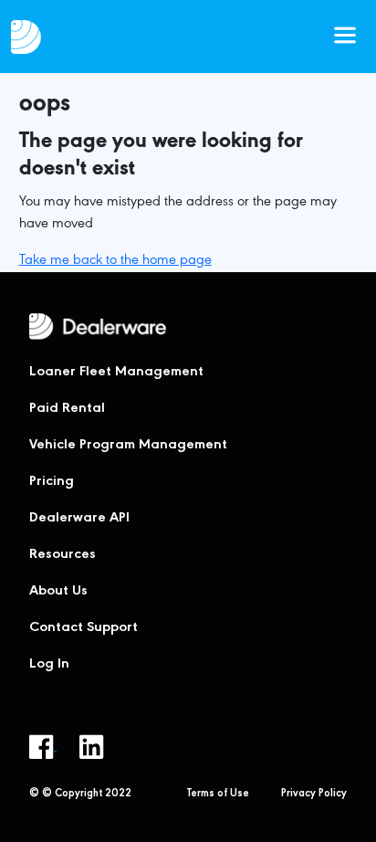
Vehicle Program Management (128, 445)
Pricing (51, 482)
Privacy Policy (314, 794)
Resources (62, 555)
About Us (58, 591)
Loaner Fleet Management (116, 372)
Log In (49, 665)
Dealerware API (79, 518)
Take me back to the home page (115, 261)
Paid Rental (67, 409)
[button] (345, 36)
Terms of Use (218, 794)
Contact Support (83, 628)
